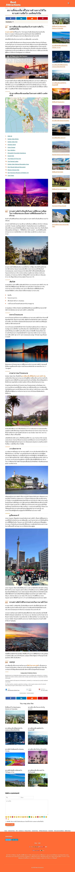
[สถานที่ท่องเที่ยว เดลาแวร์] (61, 134)
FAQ (17, 830)
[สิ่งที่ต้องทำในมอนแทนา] (61, 98)
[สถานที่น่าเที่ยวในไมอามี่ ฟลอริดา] (61, 117)
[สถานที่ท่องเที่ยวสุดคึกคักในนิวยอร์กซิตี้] (61, 79)
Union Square (11, 147)
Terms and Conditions (59, 830)
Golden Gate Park (12, 141)
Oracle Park (11, 156)
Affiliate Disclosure (43, 830)
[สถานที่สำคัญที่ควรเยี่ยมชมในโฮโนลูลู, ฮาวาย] (61, 42)
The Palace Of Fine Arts (14, 158)
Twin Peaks (11, 175)
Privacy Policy (28, 830)
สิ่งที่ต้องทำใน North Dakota (59, 189)
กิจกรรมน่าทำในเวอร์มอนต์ (59, 206)
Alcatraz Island (12, 144)
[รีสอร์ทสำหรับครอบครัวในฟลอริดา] (61, 151)
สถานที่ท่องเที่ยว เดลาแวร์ (58, 137)
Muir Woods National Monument (16, 167)
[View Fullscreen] (7, 103)
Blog (36, 843)
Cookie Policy (35, 830)
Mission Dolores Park (13, 170)
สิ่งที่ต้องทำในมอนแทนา (58, 102)
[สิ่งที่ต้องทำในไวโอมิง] (61, 168)
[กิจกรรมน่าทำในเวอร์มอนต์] (61, 202)
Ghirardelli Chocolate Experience (17, 153)
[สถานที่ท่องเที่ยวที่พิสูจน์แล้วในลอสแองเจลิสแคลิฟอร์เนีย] (61, 61)
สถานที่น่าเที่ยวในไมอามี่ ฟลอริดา (37, 749)
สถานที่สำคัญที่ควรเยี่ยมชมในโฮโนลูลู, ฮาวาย (13, 771)
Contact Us (21, 830)
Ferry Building (11, 150)
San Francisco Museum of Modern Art (18, 172)
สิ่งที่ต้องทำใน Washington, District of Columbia (13, 708)
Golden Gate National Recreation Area (18, 164)
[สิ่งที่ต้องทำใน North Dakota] (61, 186)
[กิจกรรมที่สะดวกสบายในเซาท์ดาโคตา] (61, 221)
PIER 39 (10, 136)
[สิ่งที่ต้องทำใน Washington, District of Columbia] (61, 23)
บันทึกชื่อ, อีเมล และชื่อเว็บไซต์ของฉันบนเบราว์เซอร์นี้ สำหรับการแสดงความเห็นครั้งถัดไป (25, 821)
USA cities (23, 693)
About (5, 830)
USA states (30, 693)
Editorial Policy (11, 830)
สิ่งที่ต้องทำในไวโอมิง (57, 172)
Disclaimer (50, 830)
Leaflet (27, 132)
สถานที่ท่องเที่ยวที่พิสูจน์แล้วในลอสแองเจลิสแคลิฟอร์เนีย (13, 729)
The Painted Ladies (13, 161)
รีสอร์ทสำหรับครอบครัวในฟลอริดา (61, 154)
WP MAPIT (34, 132)
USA (39, 843)
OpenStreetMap (42, 132)
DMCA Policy (68, 830)
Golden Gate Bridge (13, 139)
